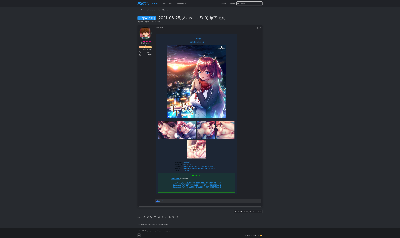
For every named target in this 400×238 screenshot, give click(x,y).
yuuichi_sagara (144, 21)
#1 (260, 28)
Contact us (248, 235)
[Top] (258, 235)
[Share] (257, 28)
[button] (160, 3)
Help (254, 235)
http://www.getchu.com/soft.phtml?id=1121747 (199, 168)
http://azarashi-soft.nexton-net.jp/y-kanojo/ (198, 166)
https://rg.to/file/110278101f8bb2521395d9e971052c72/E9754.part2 (197, 185)
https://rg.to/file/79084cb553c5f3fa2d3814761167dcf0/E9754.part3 (197, 187)
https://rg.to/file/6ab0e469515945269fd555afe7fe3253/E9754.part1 (197, 183)
